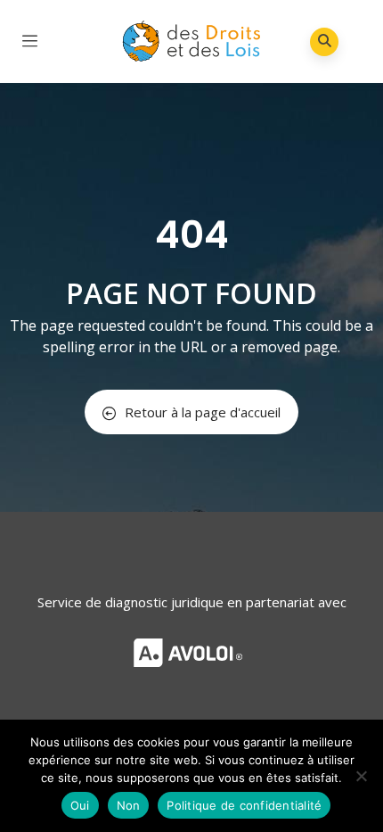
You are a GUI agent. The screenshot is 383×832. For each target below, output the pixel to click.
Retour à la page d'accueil (203, 412)
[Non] (361, 776)
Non (129, 805)
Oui (80, 805)
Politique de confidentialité (244, 805)
